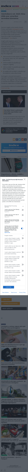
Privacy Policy (22, 292)
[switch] (22, 210)
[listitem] (14, 206)
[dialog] (14, 236)
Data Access (14, 292)
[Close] (25, 179)
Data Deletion (5, 292)
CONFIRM (8, 287)
